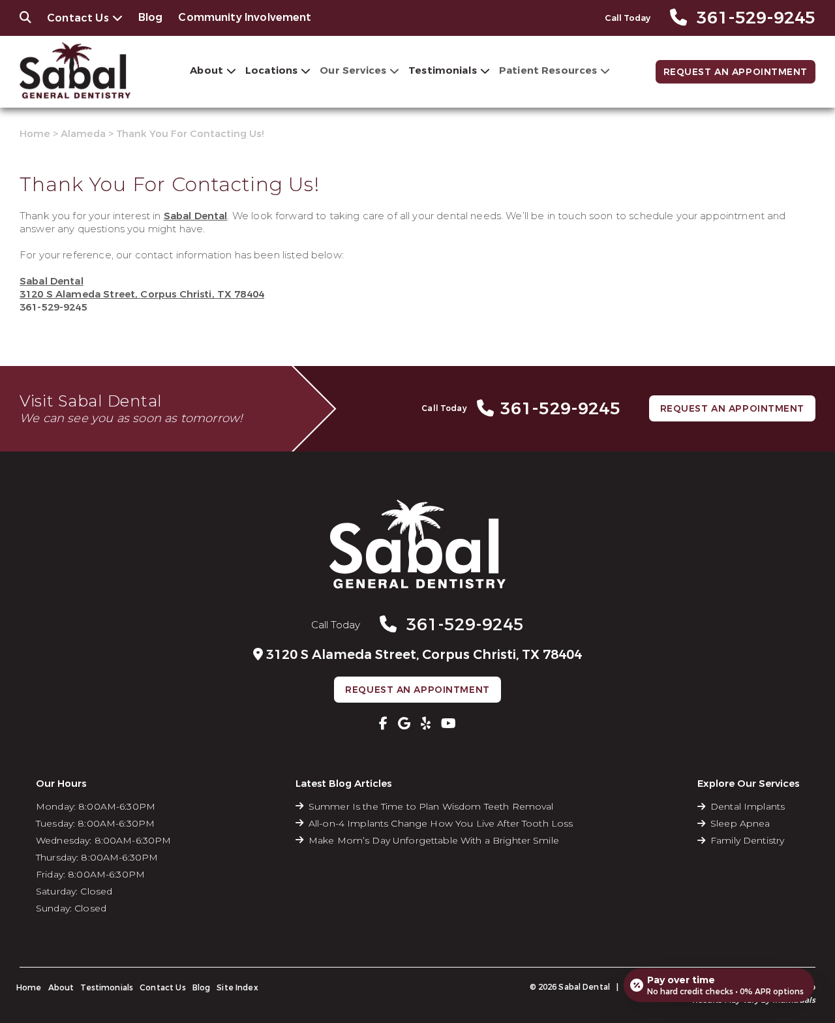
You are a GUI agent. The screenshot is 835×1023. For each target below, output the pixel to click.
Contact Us (78, 18)
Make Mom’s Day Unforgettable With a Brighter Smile (434, 840)
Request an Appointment (735, 72)
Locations (271, 70)
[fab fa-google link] (404, 723)
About (206, 70)
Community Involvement (244, 17)
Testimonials (442, 70)
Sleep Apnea (740, 823)
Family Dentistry (747, 840)
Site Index (237, 988)
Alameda (83, 133)
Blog (150, 17)
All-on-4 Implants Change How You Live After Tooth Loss (441, 823)
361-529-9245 (53, 307)
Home (35, 133)
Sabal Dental (196, 215)
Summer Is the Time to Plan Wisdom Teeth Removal (431, 806)
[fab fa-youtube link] (448, 723)
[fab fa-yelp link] (426, 723)
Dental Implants (747, 806)
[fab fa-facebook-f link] (383, 723)
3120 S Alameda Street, (142, 294)
